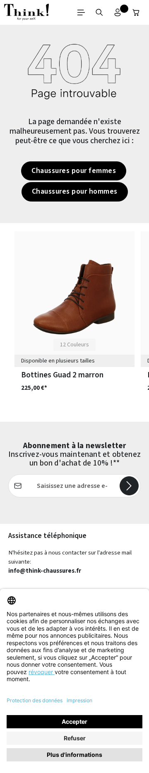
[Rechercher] (99, 12)
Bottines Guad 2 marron (62, 375)
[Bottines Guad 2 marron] (74, 297)
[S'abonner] (129, 485)
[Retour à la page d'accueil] (26, 12)
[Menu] (81, 12)
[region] (74, 322)
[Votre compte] (117, 12)
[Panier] (136, 12)
